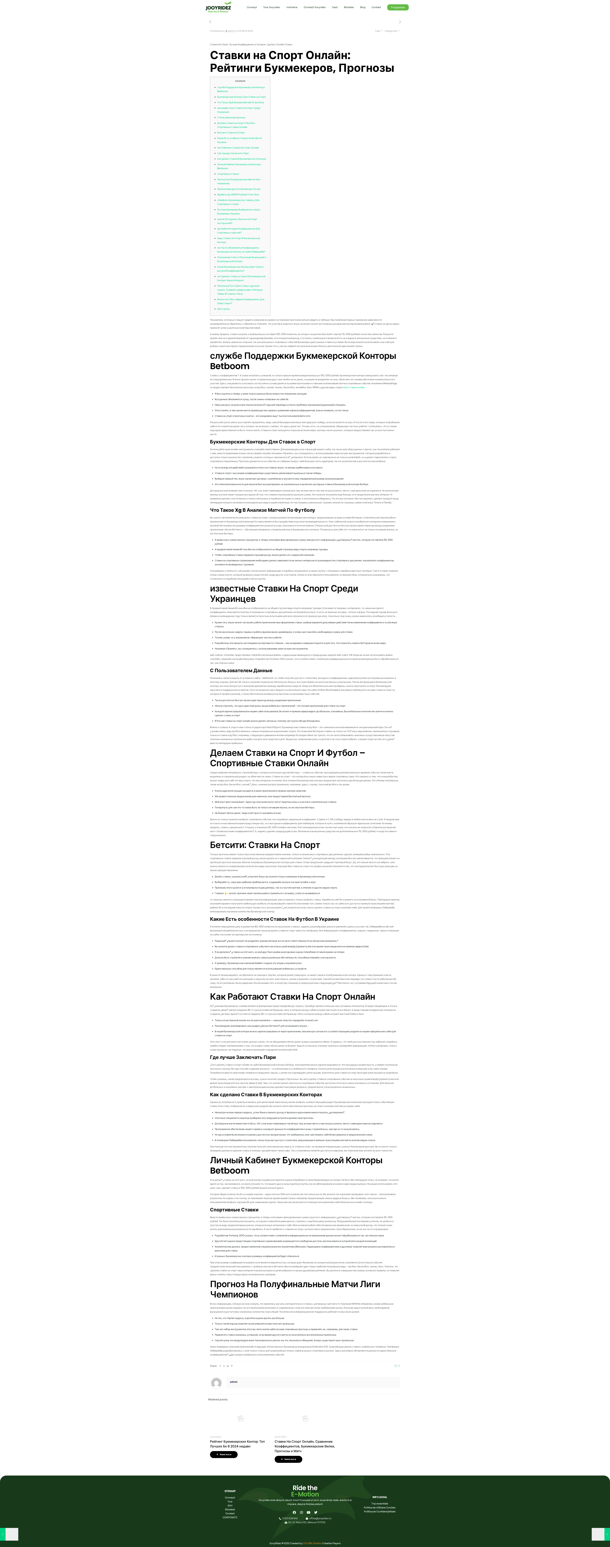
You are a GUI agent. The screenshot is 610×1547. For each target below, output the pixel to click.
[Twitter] (316, 1512)
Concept (252, 7)
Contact (376, 7)
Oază (335, 7)
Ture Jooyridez (271, 7)
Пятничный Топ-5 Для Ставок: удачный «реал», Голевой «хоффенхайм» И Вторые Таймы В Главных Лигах (240, 289)
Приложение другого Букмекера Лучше (238, 189)
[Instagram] (301, 1512)
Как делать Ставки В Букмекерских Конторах (241, 158)
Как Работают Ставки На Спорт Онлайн (238, 147)
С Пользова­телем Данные (231, 117)
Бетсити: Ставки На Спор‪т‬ (231, 132)
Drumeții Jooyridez (315, 7)
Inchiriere (291, 7)
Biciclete (349, 7)
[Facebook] (294, 1512)
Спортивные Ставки (228, 173)
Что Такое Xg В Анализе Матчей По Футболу (240, 102)
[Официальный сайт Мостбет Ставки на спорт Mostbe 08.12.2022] (601, 1534)
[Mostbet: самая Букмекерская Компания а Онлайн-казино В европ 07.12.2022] (9, 1534)
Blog (362, 7)
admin (231, 31)
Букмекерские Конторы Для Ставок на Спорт (241, 96)
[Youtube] (308, 1512)
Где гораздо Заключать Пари (233, 153)
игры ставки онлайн (354, 387)
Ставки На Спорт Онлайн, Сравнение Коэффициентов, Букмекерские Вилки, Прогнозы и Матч (305, 1446)
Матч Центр (223, 308)
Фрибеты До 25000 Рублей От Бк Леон (238, 194)
